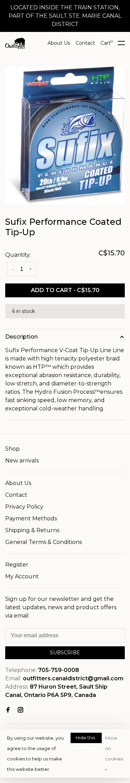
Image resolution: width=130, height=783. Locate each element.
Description (21, 336)
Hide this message (86, 739)
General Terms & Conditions (43, 542)
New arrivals (22, 460)
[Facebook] (8, 710)
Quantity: (18, 255)
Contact (85, 43)
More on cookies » (114, 753)
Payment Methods (31, 518)
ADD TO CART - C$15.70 (65, 290)
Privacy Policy (24, 506)
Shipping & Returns (32, 530)
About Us (58, 43)
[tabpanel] (65, 135)
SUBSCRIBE (65, 652)
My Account (22, 576)
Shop (12, 448)
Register (16, 564)
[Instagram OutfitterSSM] (20, 710)
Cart (107, 43)
